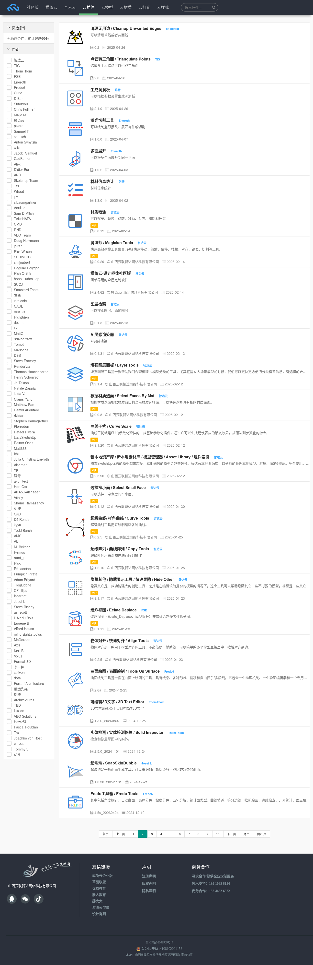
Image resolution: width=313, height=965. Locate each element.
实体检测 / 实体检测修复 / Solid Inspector (127, 732)
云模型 (107, 7)
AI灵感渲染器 (102, 334)
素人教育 (99, 895)
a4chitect (172, 28)
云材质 (126, 7)
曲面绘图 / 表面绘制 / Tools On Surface (125, 671)
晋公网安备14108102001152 (161, 949)
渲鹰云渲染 (100, 907)
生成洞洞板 (100, 89)
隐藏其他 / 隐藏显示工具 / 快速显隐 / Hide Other (132, 579)
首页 (106, 834)
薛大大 (97, 901)
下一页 (231, 834)
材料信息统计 (102, 181)
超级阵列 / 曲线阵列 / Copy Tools (119, 548)
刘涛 (121, 181)
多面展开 (98, 151)
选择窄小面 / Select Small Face (118, 487)
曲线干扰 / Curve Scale (111, 426)
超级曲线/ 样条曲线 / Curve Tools (119, 518)
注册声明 (149, 876)
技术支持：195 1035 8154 (211, 883)
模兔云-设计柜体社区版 (110, 273)
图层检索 (98, 304)
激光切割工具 (102, 120)
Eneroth (124, 120)
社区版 (33, 7)
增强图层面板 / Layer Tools (114, 365)
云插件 (88, 7)
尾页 (246, 834)
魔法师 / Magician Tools (111, 242)
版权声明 (149, 883)
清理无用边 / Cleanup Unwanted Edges (125, 28)
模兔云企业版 (102, 876)
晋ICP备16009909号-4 (159, 942)
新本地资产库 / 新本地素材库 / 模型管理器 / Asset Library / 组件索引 (149, 457)
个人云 (70, 7)
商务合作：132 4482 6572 (211, 891)
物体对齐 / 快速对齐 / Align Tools (119, 640)
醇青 (118, 90)
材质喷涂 (98, 212)
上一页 (120, 834)
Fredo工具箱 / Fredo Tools (114, 793)
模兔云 (51, 7)
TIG (157, 59)
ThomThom (157, 702)
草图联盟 (99, 882)
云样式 (163, 7)
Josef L (146, 763)
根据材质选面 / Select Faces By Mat (122, 395)
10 (218, 834)
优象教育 (99, 888)
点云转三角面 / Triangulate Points (120, 59)
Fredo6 (169, 671)
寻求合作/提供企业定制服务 (213, 876)
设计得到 (99, 914)
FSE (144, 610)
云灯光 (144, 7)
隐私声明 (149, 891)
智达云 (115, 212)
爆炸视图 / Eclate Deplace (113, 610)
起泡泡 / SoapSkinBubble (113, 763)
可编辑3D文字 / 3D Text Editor (117, 701)
